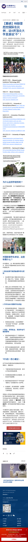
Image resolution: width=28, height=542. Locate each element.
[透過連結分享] (14, 453)
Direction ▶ (5, 494)
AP (10, 12)
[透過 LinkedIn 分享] (10, 453)
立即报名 (14, 539)
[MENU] (25, 6)
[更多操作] (24, 20)
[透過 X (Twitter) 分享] (7, 453)
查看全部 (23, 461)
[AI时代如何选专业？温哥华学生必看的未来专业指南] (14, 471)
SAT (14, 12)
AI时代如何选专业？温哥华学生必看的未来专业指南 (13, 481)
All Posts (3, 12)
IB (19, 12)
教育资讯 (5, 449)
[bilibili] (9, 515)
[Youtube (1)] (11, 515)
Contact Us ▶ (6, 502)
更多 (23, 12)
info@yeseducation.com (12, 500)
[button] (4, 515)
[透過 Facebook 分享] (3, 453)
